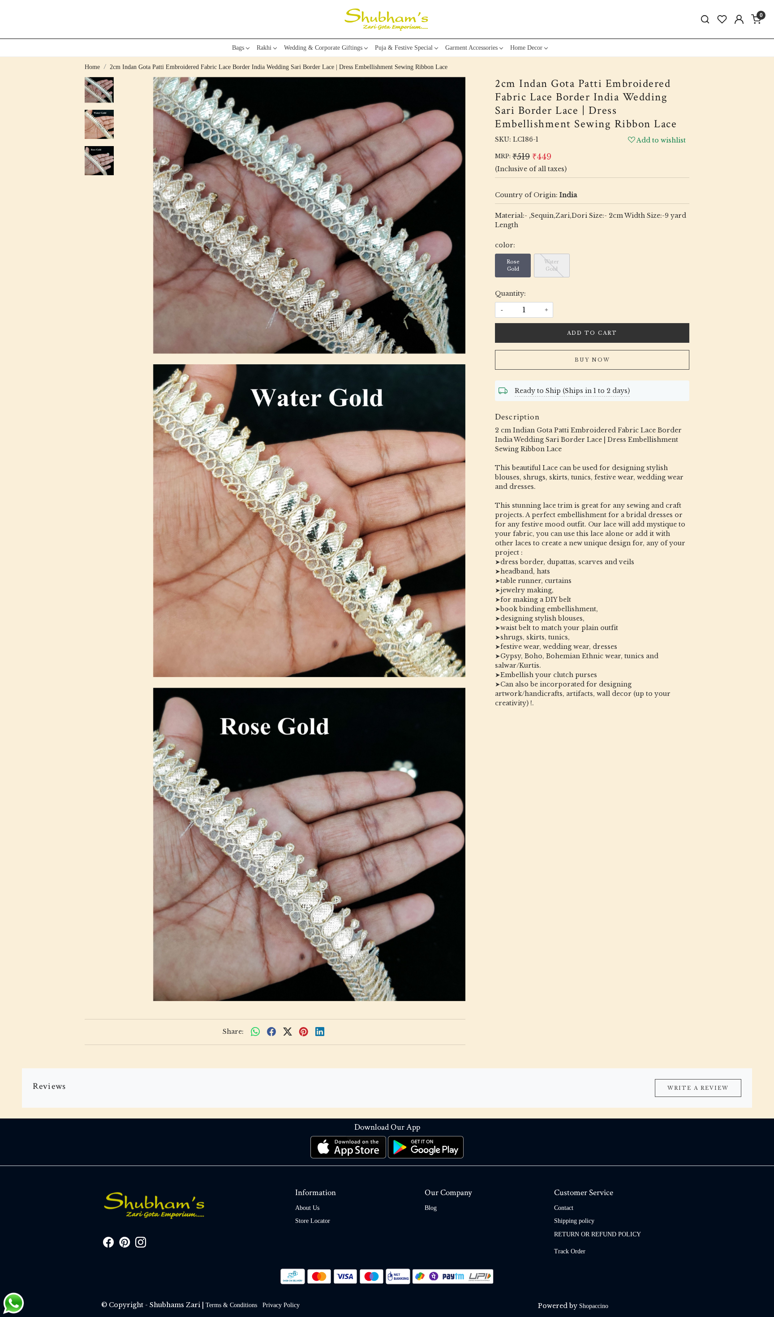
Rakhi (264, 47)
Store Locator (312, 1221)
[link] (705, 19)
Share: (233, 1032)
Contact (563, 1208)
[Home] (387, 19)
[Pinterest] (124, 1244)
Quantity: (510, 293)
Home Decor (526, 47)
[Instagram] (140, 1244)
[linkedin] (320, 1032)
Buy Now (592, 360)
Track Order (569, 1251)
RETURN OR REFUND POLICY (597, 1234)
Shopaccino (593, 1306)
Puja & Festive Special (404, 47)
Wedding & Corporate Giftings (323, 47)
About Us (307, 1208)
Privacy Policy (281, 1305)
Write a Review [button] (698, 1088)
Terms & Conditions (231, 1305)
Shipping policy (574, 1221)
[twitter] (288, 1032)
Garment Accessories (471, 47)
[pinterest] (304, 1032)
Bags (238, 47)
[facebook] (271, 1032)
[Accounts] (739, 19)
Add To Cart (592, 333)
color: (505, 245)
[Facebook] (108, 1244)
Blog (431, 1208)
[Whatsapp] (255, 1032)
